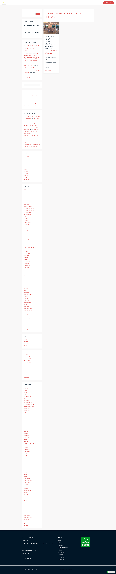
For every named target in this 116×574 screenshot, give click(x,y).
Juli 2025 (26, 169)
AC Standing (26, 189)
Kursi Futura (26, 226)
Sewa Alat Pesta (61, 552)
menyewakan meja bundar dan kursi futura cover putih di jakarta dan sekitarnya (31, 75)
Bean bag (26, 196)
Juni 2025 (26, 171)
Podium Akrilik (27, 282)
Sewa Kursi (61, 554)
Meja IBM (26, 259)
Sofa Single (26, 300)
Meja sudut (26, 267)
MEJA (25, 249)
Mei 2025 (26, 173)
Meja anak (26, 251)
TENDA (25, 304)
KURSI (25, 216)
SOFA (25, 290)
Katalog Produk (61, 543)
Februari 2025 (27, 177)
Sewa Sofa (61, 557)
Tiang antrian (26, 323)
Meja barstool (27, 253)
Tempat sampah (27, 302)
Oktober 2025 (27, 163)
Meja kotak (26, 263)
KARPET (25, 202)
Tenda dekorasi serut (28, 310)
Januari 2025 (26, 179)
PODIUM (26, 280)
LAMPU (25, 243)
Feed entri (26, 341)
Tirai (24, 325)
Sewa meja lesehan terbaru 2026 (31, 25)
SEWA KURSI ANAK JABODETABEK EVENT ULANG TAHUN (31, 60)
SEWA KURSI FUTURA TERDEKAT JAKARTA (31, 48)
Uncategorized (27, 329)
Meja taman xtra (27, 271)
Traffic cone (26, 327)
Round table (26, 288)
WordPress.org (27, 345)
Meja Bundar (26, 255)
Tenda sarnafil (27, 318)
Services (60, 550)
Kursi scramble (27, 234)
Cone (25, 198)
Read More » (48, 70)
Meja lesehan (27, 265)
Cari (24, 11)
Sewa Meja (61, 556)
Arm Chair (26, 191)
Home (59, 540)
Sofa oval (26, 296)
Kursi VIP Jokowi (27, 241)
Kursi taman (26, 237)
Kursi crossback (27, 222)
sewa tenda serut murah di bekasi (31, 32)
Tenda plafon (27, 314)
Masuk (25, 339)
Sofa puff (26, 298)
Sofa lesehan (26, 292)
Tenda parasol (27, 312)
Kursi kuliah (26, 230)
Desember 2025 (27, 158)
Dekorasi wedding (28, 200)
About (59, 542)
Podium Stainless (27, 286)
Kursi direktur (27, 224)
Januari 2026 (26, 156)
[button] (108, 2)
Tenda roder (26, 316)
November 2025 (27, 161)
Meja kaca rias (27, 261)
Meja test (26, 273)
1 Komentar (47, 50)
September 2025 (27, 165)
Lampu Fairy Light (28, 245)
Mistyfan (25, 275)
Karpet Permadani (28, 206)
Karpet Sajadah (27, 212)
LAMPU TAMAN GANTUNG (30, 247)
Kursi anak (26, 220)
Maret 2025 (26, 175)
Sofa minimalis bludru (28, 294)
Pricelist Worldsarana (63, 547)
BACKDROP (26, 193)
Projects (60, 549)
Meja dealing (26, 257)
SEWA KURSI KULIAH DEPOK (30, 34)
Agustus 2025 (27, 167)
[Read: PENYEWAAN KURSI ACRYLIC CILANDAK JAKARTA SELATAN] (51, 27)
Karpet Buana (27, 204)
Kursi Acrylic (26, 218)
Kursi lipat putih (27, 232)
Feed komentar (27, 343)
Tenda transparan (28, 320)
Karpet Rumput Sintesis (29, 208)
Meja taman (26, 269)
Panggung (26, 277)
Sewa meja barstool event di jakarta (32, 22)
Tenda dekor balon (28, 308)
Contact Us (60, 545)
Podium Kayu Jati (28, 284)
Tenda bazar (26, 306)
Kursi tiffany (26, 239)
